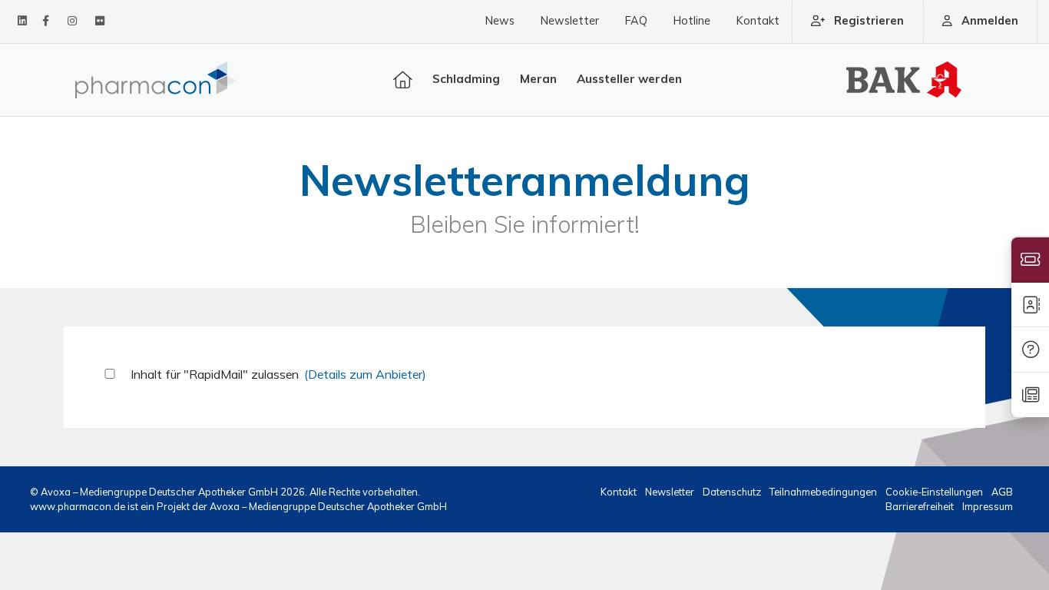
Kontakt (757, 21)
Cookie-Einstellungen (935, 492)
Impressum (987, 506)
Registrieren (869, 21)
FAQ (636, 21)
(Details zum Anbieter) (365, 374)
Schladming (466, 78)
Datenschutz (733, 492)
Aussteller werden (629, 78)
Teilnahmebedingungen (824, 492)
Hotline (691, 21)
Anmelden (989, 21)
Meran (538, 78)
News (500, 21)
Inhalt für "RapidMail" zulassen (215, 374)
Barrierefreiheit (920, 506)
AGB (1002, 492)
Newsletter (570, 21)
